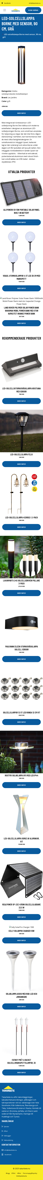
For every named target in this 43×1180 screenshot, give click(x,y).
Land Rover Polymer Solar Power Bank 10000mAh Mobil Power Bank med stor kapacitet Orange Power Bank (21, 310)
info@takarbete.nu (34, 3)
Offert (6, 1131)
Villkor (19, 1173)
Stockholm (7, 3)
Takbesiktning (8, 1140)
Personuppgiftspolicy (30, 1173)
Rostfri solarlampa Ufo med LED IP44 (21, 775)
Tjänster (6, 1127)
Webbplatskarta (21, 1176)
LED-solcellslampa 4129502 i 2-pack (21, 517)
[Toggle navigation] (5, 10)
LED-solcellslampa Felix (21, 454)
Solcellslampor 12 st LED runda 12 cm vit (21, 712)
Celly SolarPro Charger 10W (21, 930)
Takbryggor (7, 1136)
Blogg (8, 1173)
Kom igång (33, 10)
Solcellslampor (22, 94)
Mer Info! (21, 113)
